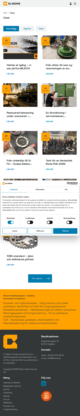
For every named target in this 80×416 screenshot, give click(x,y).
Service (6, 389)
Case (41, 28)
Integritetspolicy (10, 409)
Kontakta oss (8, 406)
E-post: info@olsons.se (51, 358)
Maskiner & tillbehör (11, 382)
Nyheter (27, 28)
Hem (5, 13)
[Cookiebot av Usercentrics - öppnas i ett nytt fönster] (68, 183)
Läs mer (10, 73)
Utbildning (7, 392)
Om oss (6, 399)
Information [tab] (40, 189)
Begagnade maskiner (12, 386)
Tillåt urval (40, 231)
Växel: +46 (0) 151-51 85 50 (52, 355)
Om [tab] (66, 189)
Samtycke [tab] (14, 189)
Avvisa (14, 231)
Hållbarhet (7, 402)
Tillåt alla (65, 231)
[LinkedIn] (43, 383)
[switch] (30, 222)
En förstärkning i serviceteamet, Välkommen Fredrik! (57, 116)
